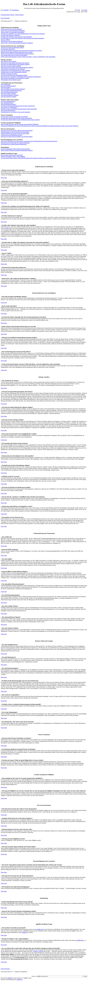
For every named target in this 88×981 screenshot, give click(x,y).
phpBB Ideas (80, 940)
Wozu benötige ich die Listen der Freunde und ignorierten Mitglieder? (20, 124)
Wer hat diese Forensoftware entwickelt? (12, 155)
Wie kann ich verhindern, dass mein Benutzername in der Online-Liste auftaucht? (23, 33)
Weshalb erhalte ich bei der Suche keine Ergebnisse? (15, 132)
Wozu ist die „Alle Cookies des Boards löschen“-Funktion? (17, 43)
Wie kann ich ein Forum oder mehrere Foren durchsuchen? (17, 130)
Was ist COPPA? (5, 40)
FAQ (78, 10)
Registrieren (15, 10)
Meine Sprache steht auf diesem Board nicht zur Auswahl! (16, 52)
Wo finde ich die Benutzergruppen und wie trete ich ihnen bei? (18, 106)
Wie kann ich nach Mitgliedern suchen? (11, 135)
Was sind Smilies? (6, 87)
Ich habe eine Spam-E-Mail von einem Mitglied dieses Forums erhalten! (20, 119)
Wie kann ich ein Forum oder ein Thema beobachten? (15, 142)
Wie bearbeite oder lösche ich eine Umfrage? (13, 69)
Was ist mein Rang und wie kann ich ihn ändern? (14, 55)
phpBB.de (25, 932)
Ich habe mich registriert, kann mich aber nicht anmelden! (16, 36)
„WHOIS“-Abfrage (38, 951)
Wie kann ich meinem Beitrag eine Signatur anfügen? (15, 64)
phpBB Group (40, 929)
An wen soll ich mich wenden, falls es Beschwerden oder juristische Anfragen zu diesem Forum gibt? (28, 158)
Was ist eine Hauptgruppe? (8, 110)
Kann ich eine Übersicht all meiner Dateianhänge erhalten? (17, 150)
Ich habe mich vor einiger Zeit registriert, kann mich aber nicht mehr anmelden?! (22, 38)
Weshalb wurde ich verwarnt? (9, 73)
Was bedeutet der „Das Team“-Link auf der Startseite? (15, 112)
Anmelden (6, 10)
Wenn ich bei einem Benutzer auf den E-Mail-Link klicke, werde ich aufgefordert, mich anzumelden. (28, 56)
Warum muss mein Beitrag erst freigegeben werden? (15, 78)
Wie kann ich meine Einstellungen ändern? (12, 47)
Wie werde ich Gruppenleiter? (9, 107)
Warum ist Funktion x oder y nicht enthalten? (13, 156)
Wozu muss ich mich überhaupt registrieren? (13, 30)
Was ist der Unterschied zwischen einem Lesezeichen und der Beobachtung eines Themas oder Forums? (29, 141)
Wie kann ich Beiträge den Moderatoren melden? (14, 75)
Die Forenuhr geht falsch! (8, 49)
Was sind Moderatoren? (7, 103)
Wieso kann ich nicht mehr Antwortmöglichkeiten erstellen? (17, 67)
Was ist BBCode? (5, 84)
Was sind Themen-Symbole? (8, 96)
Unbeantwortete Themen (7, 14)
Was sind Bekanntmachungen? (9, 92)
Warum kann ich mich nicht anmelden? (11, 29)
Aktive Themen (19, 14)
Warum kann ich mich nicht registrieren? (12, 41)
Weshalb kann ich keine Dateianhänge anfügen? (14, 72)
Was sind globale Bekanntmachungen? (11, 90)
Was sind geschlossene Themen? (10, 95)
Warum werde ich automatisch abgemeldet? (12, 32)
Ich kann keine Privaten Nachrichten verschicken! (14, 116)
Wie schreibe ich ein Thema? (8, 61)
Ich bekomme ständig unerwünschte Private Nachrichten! (16, 118)
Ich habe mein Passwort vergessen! (10, 35)
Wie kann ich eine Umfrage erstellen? (11, 66)
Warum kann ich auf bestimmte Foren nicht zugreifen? (15, 70)
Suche (85, 10)
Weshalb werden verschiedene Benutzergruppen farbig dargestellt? (19, 109)
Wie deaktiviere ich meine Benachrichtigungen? (14, 144)
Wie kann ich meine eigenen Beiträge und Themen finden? (17, 136)
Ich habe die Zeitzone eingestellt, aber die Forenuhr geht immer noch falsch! (21, 50)
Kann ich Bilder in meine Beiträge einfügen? (13, 89)
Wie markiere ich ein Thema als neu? (11, 79)
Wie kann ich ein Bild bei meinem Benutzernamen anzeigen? (17, 53)
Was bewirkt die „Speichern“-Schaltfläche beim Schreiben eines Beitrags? (21, 76)
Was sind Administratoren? (8, 101)
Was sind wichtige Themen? (8, 93)
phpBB (10, 978)
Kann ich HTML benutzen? (8, 86)
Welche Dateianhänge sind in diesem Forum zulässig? (15, 149)
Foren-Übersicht (5, 18)
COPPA (6, 228)
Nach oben (4, 177)
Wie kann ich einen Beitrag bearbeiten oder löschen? (15, 63)
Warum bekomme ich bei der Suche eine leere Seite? (15, 133)
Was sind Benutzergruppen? (8, 104)
